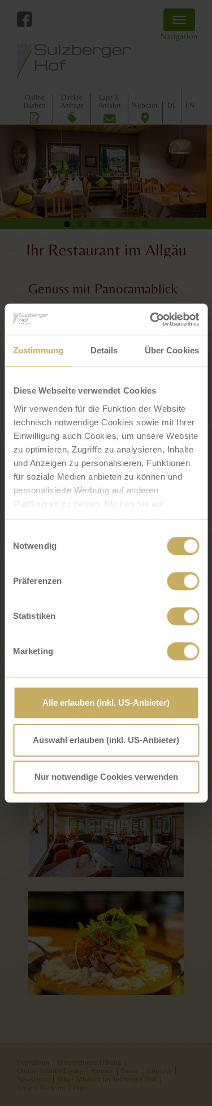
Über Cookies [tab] (172, 350)
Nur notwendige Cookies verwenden (106, 777)
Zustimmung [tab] (38, 350)
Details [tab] (104, 350)
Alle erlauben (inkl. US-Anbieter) (106, 702)
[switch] (183, 581)
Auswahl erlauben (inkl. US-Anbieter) (106, 740)
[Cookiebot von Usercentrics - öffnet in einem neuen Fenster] (151, 319)
